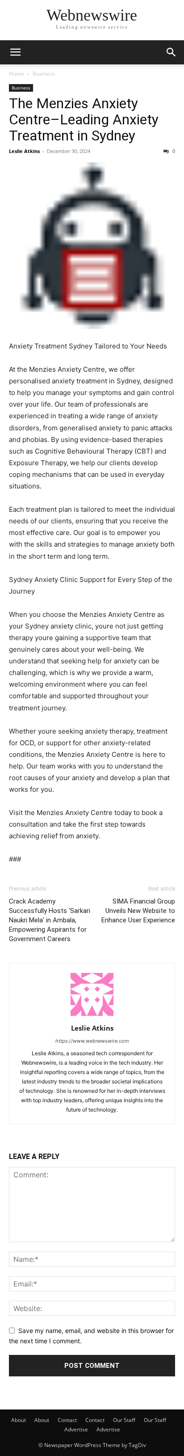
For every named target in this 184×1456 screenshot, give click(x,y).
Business (44, 73)
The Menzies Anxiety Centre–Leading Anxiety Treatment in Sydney (84, 119)
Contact (67, 1420)
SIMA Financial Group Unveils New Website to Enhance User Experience (138, 910)
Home (16, 73)
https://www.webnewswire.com (92, 1041)
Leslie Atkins (24, 151)
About (18, 1420)
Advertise (76, 1429)
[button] (15, 52)
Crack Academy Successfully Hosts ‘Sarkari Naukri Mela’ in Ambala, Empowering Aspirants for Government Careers (49, 920)
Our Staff (124, 1420)
